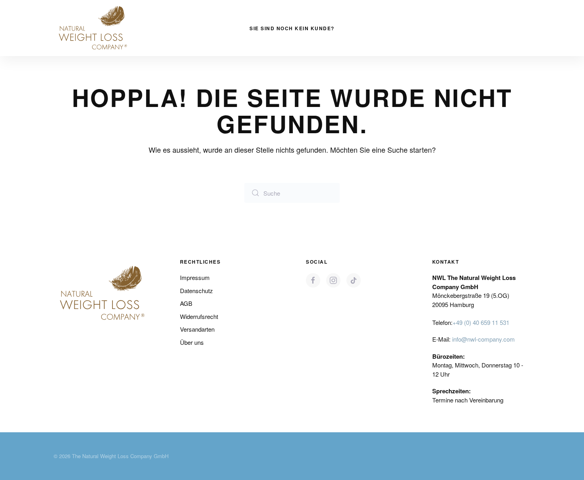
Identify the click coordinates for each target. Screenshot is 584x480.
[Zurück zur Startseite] (93, 28)
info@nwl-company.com (483, 339)
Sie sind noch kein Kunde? (292, 28)
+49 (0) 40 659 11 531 (481, 322)
